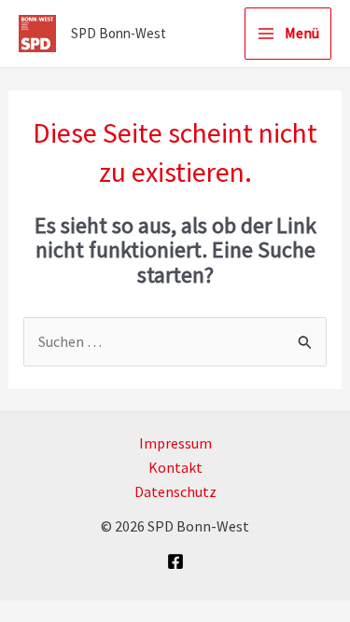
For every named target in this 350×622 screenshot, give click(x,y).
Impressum (175, 443)
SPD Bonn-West (118, 33)
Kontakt (175, 467)
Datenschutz (175, 491)
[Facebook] (175, 561)
